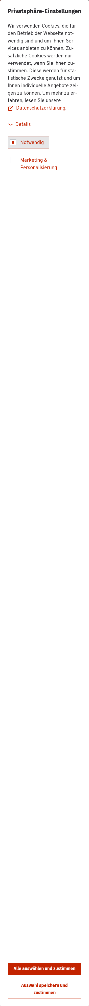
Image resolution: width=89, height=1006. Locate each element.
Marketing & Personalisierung (38, 164)
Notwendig (32, 142)
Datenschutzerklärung (40, 108)
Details (23, 124)
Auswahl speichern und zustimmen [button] (44, 989)
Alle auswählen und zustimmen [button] (44, 968)
